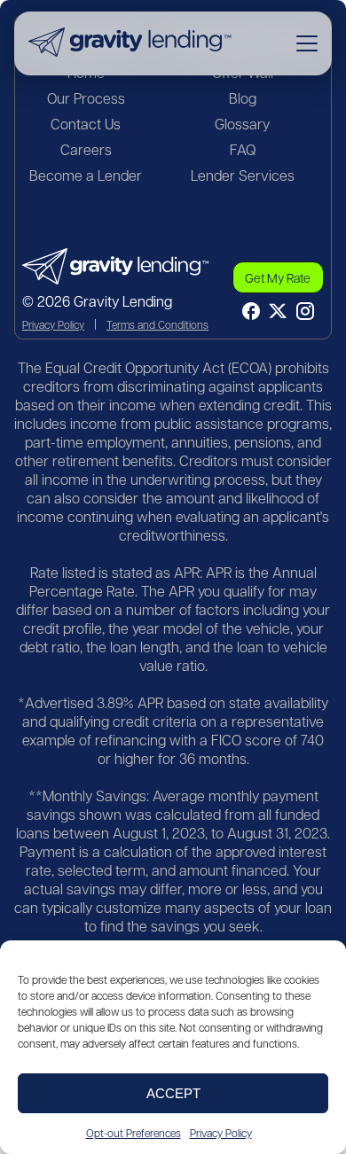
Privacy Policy (221, 1133)
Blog (242, 98)
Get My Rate (278, 277)
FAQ (243, 149)
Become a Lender (85, 175)
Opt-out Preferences (133, 1133)
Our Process (86, 98)
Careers (86, 149)
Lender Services (243, 175)
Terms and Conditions (157, 324)
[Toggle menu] (307, 43)
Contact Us (86, 123)
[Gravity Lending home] (130, 43)
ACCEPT (173, 1093)
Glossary (242, 123)
